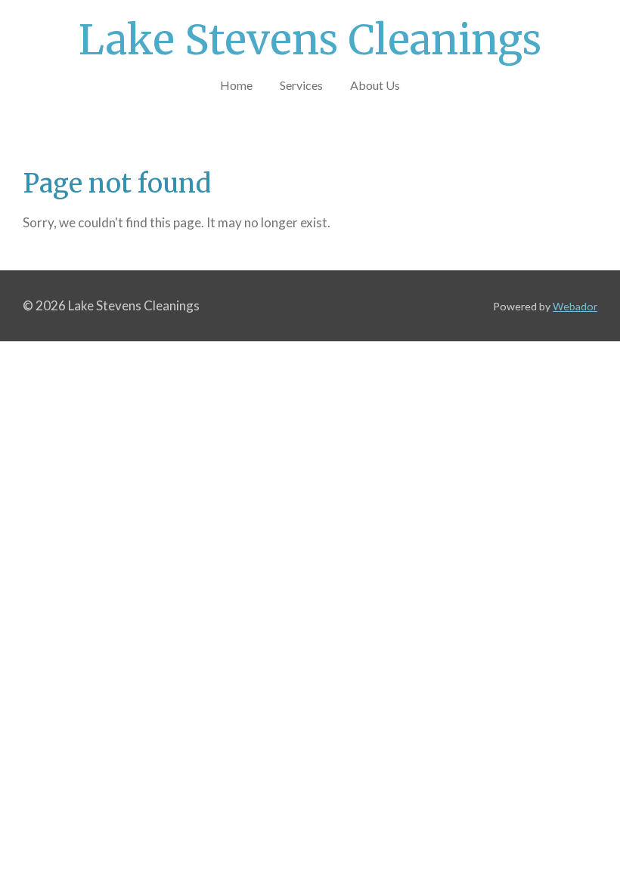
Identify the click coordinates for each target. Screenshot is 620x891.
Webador (575, 306)
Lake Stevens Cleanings (310, 40)
